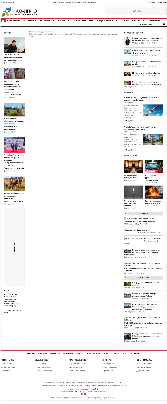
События (13, 20)
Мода (125, 353)
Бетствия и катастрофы (77, 371)
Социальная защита (42, 367)
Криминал (156, 20)
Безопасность (6, 371)
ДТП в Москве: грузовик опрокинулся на (151, 177)
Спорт (125, 20)
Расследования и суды (76, 364)
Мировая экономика (143, 367)
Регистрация (150, 2)
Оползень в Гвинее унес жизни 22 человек (132, 203)
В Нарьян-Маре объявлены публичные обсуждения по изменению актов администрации (14, 124)
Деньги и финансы (143, 371)
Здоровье (135, 353)
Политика (29, 20)
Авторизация (162, 2)
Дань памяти (142, 230)
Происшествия (83, 20)
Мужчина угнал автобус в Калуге (146, 73)
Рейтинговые (144, 278)
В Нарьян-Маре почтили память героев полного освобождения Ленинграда (141, 252)
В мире (79, 353)
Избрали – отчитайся (152, 239)
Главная (31, 353)
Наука (105, 353)
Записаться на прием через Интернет (140, 221)
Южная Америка (108, 364)
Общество (139, 20)
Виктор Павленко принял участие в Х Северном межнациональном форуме (147, 336)
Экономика (47, 20)
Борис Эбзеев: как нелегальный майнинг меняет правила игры (13, 57)
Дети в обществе (40, 364)
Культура (64, 20)
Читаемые (143, 214)
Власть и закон (6, 364)
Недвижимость (107, 20)
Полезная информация (145, 364)
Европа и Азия (107, 371)
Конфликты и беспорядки (77, 367)
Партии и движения (8, 367)
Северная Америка (109, 367)
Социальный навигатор (43, 371)
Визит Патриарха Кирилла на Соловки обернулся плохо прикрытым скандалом (144, 307)
